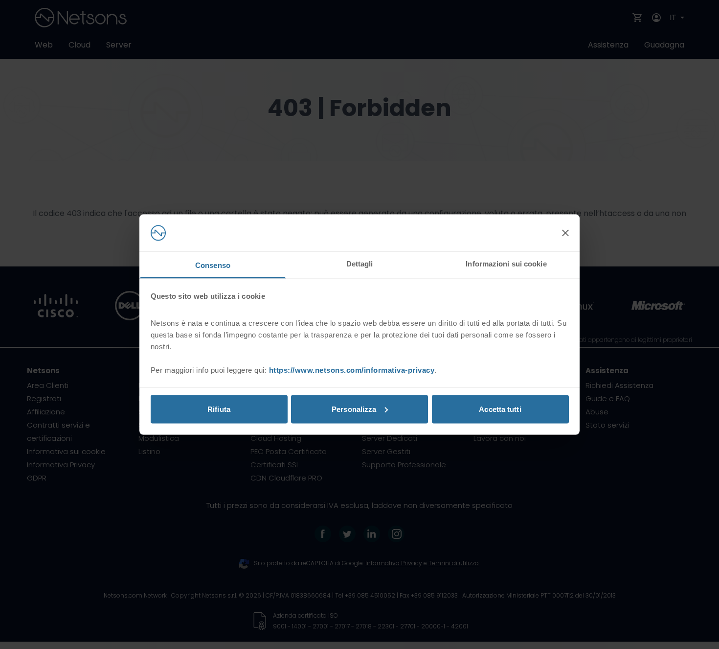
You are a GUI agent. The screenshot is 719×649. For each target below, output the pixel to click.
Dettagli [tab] (359, 264)
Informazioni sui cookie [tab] (506, 264)
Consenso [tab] (212, 265)
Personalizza (354, 409)
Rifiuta (218, 409)
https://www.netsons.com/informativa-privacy (352, 370)
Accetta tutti (500, 409)
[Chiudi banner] (565, 233)
